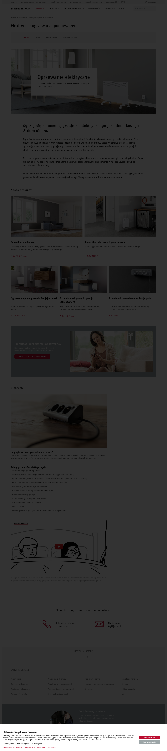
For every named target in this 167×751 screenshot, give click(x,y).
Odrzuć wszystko (149, 742)
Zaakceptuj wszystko (149, 737)
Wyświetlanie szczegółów (12, 747)
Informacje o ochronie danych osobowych (40, 747)
